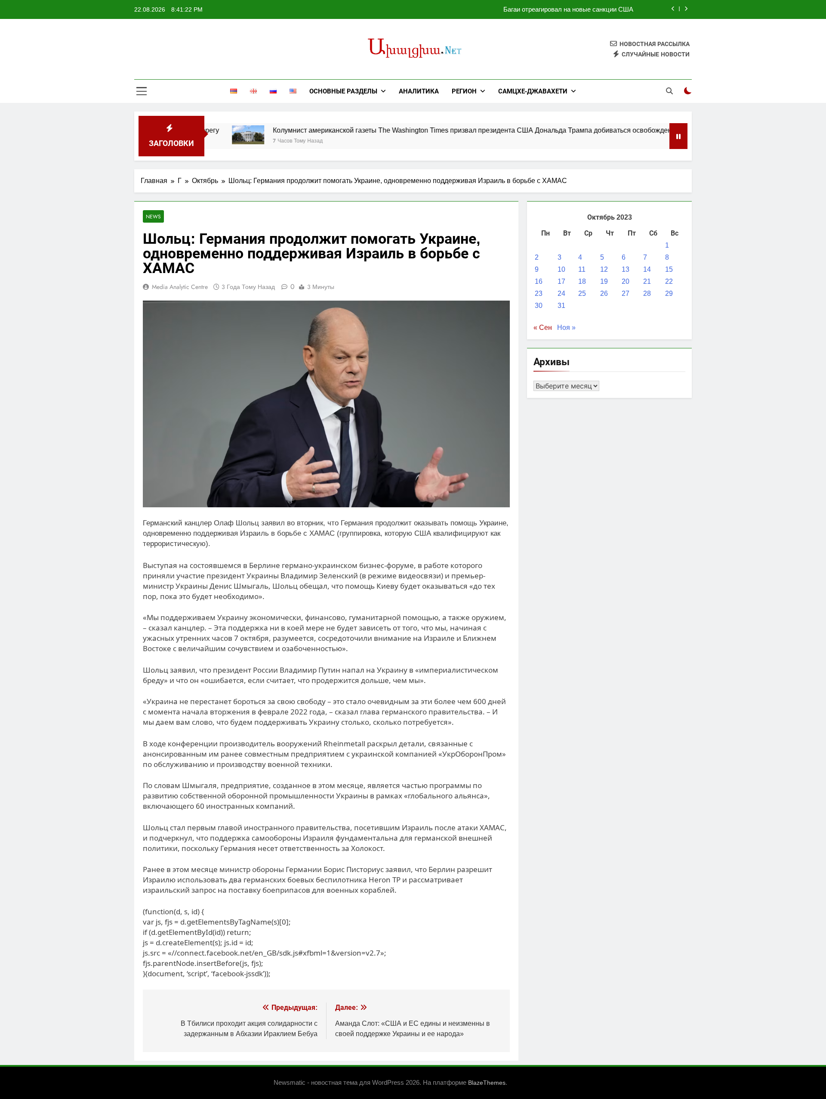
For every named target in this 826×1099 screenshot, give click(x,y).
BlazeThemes (486, 1082)
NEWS (153, 216)
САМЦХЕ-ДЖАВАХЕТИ (532, 91)
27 (625, 293)
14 (647, 269)
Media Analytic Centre (180, 287)
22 (669, 281)
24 (561, 293)
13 (625, 269)
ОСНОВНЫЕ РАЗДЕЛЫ (343, 91)
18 (582, 281)
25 (582, 293)
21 (647, 281)
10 (561, 269)
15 (669, 269)
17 (561, 281)
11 (582, 269)
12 (604, 269)
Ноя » (566, 327)
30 (538, 305)
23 (538, 293)
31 (561, 305)
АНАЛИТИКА (419, 91)
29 (669, 293)
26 (604, 293)
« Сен (542, 327)
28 (647, 293)
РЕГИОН (464, 91)
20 (625, 281)
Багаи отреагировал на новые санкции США (568, 9)
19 (604, 281)
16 (538, 281)
